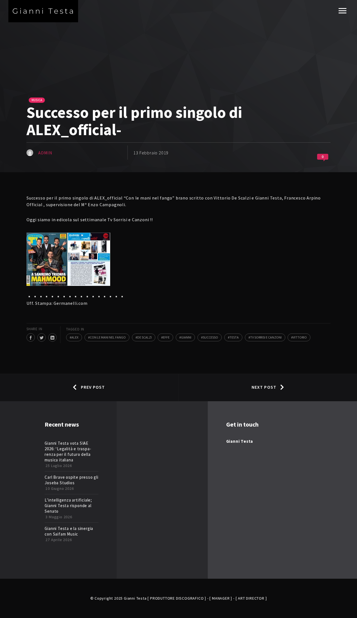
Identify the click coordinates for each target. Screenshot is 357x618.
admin (45, 152)
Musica (37, 100)
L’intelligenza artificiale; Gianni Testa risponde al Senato (68, 505)
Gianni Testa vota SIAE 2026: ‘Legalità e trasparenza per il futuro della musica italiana (68, 452)
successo (210, 337)
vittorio (300, 337)
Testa (234, 337)
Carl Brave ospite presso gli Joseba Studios (71, 480)
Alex (74, 337)
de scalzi (144, 337)
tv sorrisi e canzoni (266, 337)
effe (166, 337)
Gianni (186, 337)
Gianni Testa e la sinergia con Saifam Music (69, 531)
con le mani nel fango (108, 337)
